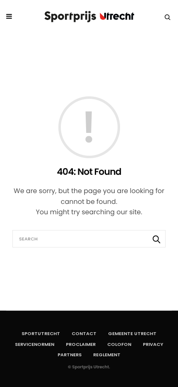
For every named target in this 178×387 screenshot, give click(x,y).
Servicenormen (34, 344)
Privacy (153, 344)
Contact (84, 333)
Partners (70, 354)
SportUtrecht (41, 333)
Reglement (106, 354)
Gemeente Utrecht (132, 333)
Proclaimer (81, 344)
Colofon (119, 344)
